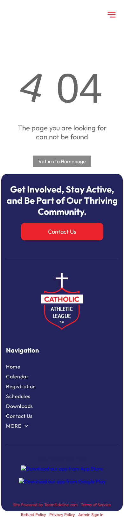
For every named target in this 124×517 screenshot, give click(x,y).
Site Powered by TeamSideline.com (45, 504)
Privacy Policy (62, 514)
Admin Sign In (90, 514)
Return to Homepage (62, 161)
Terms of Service (96, 504)
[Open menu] (111, 14)
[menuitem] (37, 367)
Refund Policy (33, 514)
